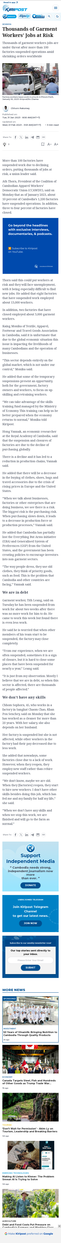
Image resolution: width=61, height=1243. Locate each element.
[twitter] (21, 137)
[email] (38, 137)
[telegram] (32, 137)
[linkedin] (26, 137)
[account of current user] (49, 16)
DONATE (30, 885)
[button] (42, 144)
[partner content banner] (30, 246)
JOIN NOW (30, 923)
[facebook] (15, 137)
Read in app (9, 2)
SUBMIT (31, 967)
